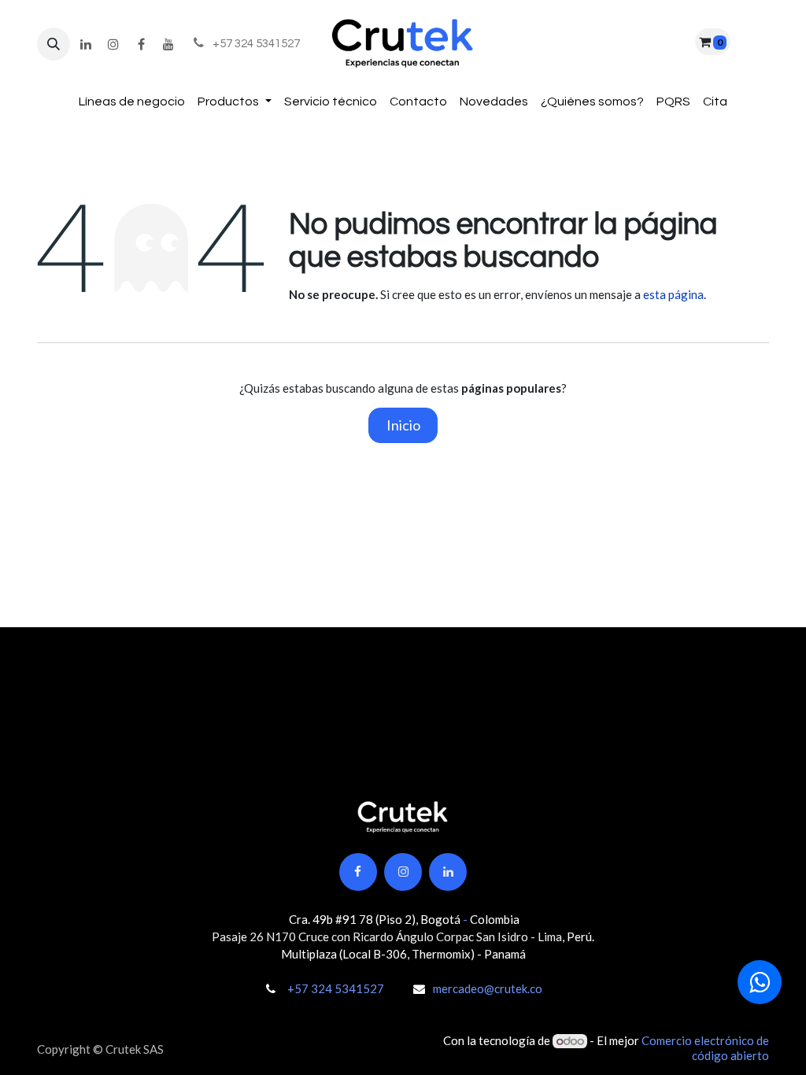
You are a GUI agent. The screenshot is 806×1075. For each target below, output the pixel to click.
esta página (673, 294)
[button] (53, 44)
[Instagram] (113, 44)
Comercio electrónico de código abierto (705, 1047)
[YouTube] (168, 44)
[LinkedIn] (85, 44)
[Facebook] (140, 44)
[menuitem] (131, 102)
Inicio (403, 425)
